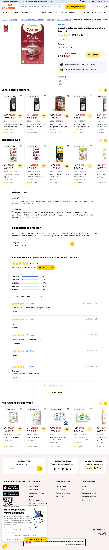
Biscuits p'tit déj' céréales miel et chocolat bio (82, 176)
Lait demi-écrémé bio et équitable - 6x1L (58, 439)
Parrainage (102, 1)
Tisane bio (50, 20)
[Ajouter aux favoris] (21, 96)
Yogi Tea (61, 25)
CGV (84, 486)
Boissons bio (13, 20)
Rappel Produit (62, 497)
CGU (84, 490)
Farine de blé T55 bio (34, 437)
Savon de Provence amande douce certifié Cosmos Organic (81, 439)
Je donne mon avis (46, 267)
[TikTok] (70, 469)
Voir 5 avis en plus (54, 392)
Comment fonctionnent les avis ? (25, 267)
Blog (92, 1)
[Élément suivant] (105, 90)
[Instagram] (59, 469)
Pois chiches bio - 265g (11, 437)
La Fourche (34, 482)
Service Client (63, 482)
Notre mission (34, 500)
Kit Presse (86, 500)
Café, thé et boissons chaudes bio (32, 20)
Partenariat (33, 490)
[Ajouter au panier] (20, 116)
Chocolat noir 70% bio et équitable (12, 176)
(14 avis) (80, 35)
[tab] (6, 28)
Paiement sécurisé (63, 493)
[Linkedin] (67, 469)
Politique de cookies (90, 497)
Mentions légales (91, 482)
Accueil (4, 20)
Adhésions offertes (36, 493)
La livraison (60, 490)
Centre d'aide (61, 486)
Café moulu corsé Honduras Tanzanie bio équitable (81, 126)
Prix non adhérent (69, 53)
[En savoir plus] (65, 77)
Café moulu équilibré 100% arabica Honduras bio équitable (36, 126)
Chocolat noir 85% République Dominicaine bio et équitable (36, 176)
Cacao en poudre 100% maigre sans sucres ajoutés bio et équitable (59, 126)
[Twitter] (63, 469)
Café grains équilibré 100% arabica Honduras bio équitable (13, 126)
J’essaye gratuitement (75, 7)
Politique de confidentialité (93, 493)
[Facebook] (55, 469)
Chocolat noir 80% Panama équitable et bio (59, 176)
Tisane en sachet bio (64, 20)
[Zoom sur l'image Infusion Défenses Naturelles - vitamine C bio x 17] (32, 44)
